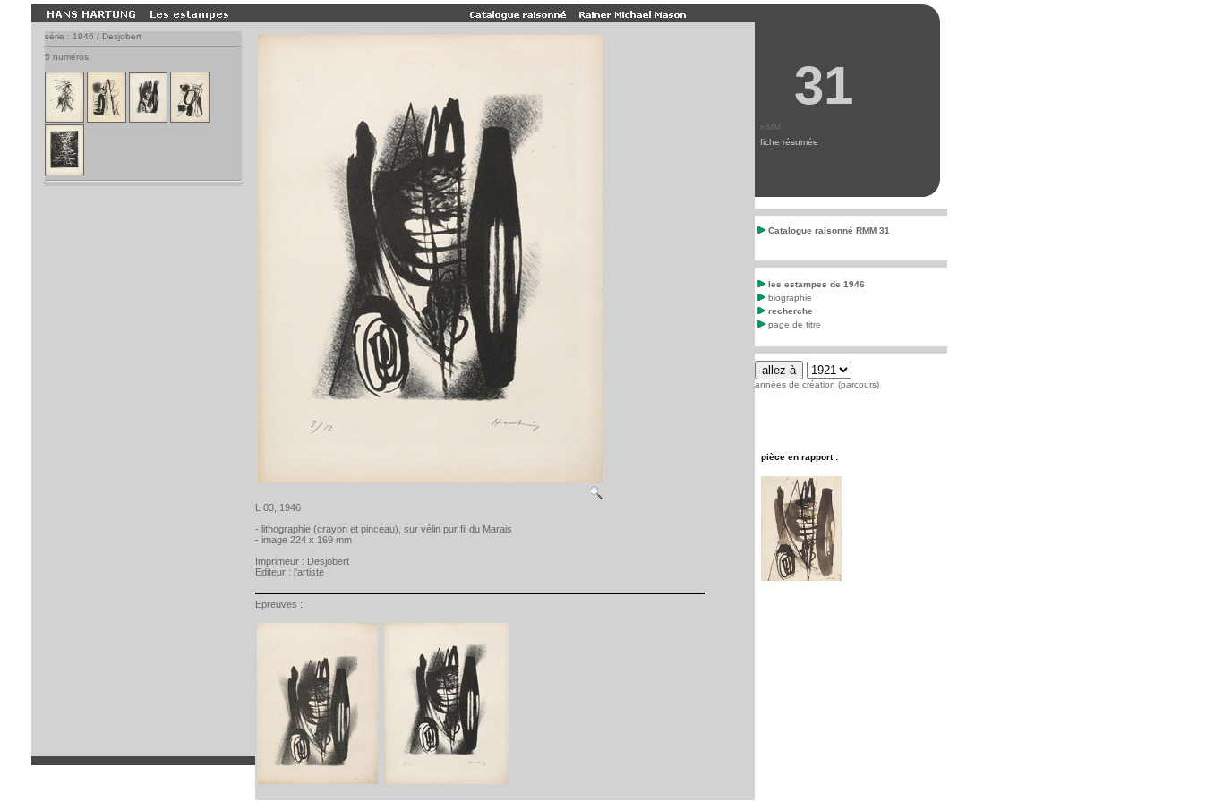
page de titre (794, 324)
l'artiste (309, 572)
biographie (790, 298)
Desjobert (328, 561)
